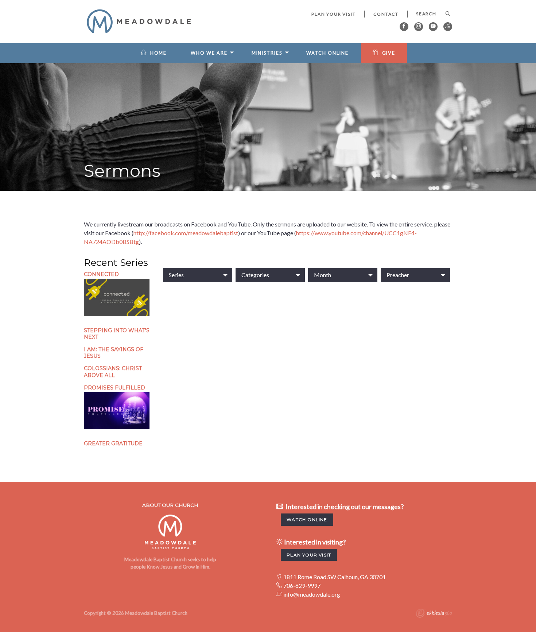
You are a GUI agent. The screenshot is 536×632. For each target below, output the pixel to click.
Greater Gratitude (113, 443)
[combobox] (197, 275)
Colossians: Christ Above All (113, 371)
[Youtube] (433, 26)
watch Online (307, 519)
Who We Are (209, 53)
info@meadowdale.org (311, 594)
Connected (101, 274)
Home (158, 53)
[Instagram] (418, 26)
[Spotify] (447, 26)
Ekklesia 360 (434, 614)
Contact (386, 14)
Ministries (267, 53)
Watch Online (327, 53)
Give (389, 53)
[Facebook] (404, 26)
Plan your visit (309, 555)
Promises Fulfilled (114, 387)
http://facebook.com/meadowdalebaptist (185, 232)
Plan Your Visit (333, 14)
